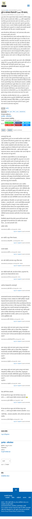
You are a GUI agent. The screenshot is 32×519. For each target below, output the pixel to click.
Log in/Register (5, 434)
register (10, 130)
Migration (22, 112)
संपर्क (25, 506)
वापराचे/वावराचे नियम (6, 506)
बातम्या (24, 498)
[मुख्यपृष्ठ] (4, 3)
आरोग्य (7, 108)
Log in (3, 130)
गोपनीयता (14, 506)
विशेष (13, 498)
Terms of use (4, 511)
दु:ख (11, 112)
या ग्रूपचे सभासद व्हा (5, 452)
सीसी (30, 498)
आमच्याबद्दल (20, 506)
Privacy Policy (12, 511)
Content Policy (20, 511)
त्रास (8, 112)
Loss (17, 112)
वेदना (14, 112)
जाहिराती (19, 498)
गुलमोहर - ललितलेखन (6, 116)
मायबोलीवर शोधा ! (5, 476)
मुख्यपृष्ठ (7, 10)
